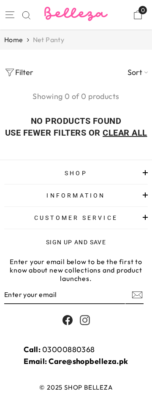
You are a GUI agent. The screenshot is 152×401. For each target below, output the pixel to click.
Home (13, 39)
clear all (125, 133)
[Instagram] (84, 320)
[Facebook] (67, 320)
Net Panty (49, 39)
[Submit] (136, 295)
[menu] (9, 15)
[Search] (26, 15)
